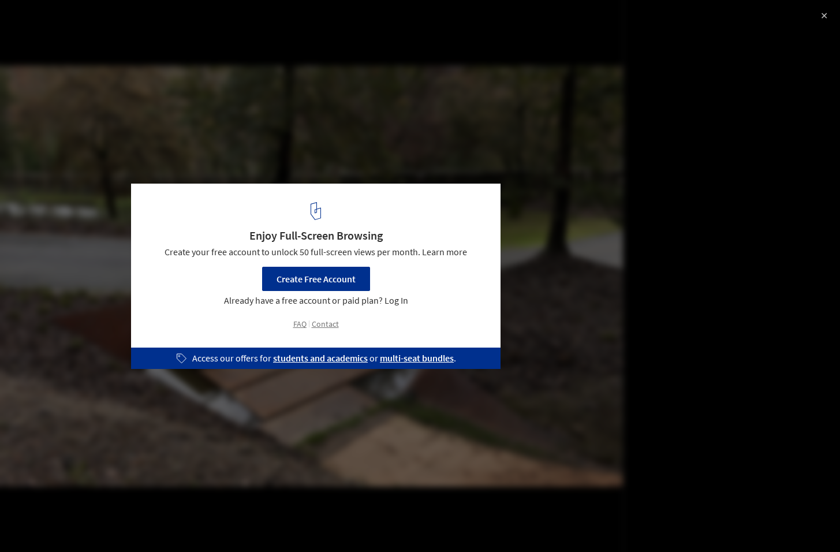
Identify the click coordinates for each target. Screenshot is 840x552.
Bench (185, 522)
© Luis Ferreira (39, 40)
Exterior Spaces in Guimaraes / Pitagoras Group (148, 21)
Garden (138, 522)
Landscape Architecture (60, 522)
